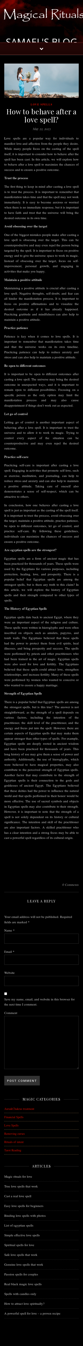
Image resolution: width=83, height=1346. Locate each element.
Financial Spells (13, 1117)
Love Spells (42, 104)
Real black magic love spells (23, 1284)
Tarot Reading (12, 1150)
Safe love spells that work (20, 1254)
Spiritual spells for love (19, 1245)
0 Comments (70, 884)
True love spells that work (21, 1186)
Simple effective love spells (22, 1235)
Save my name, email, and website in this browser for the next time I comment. (39, 1002)
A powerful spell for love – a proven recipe (32, 1313)
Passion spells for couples (21, 1274)
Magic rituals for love (18, 1176)
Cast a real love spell (17, 1196)
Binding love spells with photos (25, 1215)
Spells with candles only (20, 1294)
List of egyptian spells (18, 1225)
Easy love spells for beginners (23, 1206)
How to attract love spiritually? (24, 1303)
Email (9, 951)
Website (9, 972)
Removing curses (14, 1134)
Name (9, 930)
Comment (10, 1013)
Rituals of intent (14, 1142)
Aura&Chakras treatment (19, 1109)
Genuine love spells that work (23, 1264)
